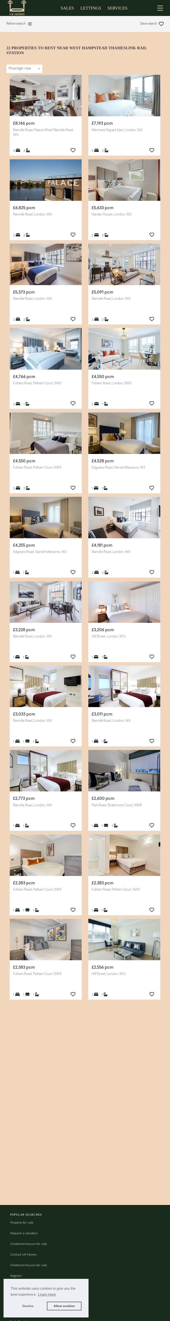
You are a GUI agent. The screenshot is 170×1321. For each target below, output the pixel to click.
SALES (67, 8)
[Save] (73, 150)
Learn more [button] (47, 1294)
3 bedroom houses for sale (28, 1265)
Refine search (16, 24)
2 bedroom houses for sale (28, 1244)
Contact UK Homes (23, 1254)
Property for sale (21, 1222)
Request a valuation (24, 1233)
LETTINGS (90, 8)
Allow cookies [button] (64, 1306)
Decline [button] (28, 1306)
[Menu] (160, 8)
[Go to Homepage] (20, 8)
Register (16, 1276)
